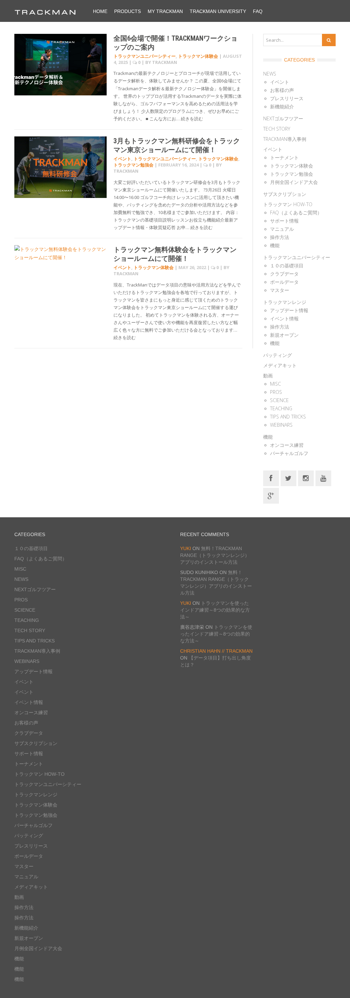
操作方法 (279, 237)
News (269, 73)
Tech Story (276, 128)
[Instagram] (306, 478)
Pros (276, 392)
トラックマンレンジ (284, 302)
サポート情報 (284, 220)
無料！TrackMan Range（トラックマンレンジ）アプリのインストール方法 (215, 555)
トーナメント (284, 157)
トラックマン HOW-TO (287, 204)
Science (279, 400)
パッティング (277, 355)
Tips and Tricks (288, 416)
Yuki (185, 548)
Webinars (281, 425)
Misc (275, 384)
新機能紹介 (282, 106)
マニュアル (282, 229)
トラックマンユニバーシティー (144, 56)
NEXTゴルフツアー (283, 118)
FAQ (257, 11)
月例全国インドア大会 (294, 182)
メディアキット (280, 365)
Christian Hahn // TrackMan (216, 651)
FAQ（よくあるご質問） (296, 212)
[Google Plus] (271, 495)
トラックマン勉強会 (133, 165)
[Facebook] (271, 478)
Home (100, 11)
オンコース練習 (287, 445)
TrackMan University (218, 11)
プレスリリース (287, 98)
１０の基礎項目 (287, 265)
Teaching (281, 408)
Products (127, 11)
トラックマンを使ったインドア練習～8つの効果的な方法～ (215, 610)
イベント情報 (284, 318)
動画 (268, 375)
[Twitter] (288, 478)
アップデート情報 (289, 310)
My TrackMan (165, 11)
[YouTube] (323, 478)
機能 (275, 245)
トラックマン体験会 (198, 56)
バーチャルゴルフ (289, 453)
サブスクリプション (284, 194)
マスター (279, 290)
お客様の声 (282, 90)
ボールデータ (284, 282)
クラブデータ (284, 273)
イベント (122, 159)
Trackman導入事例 (284, 139)
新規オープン (284, 335)
